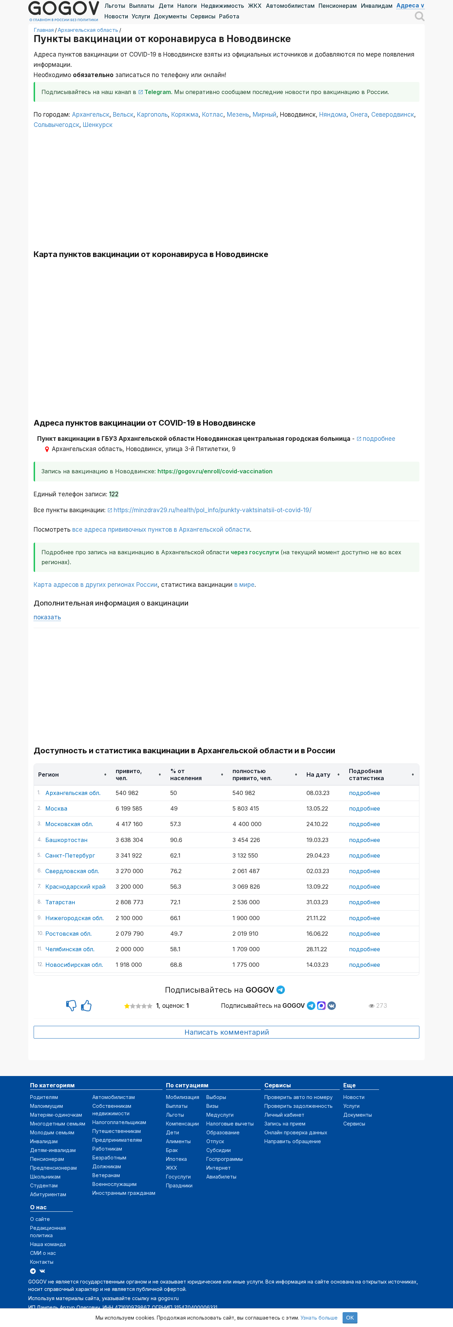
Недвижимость (222, 5)
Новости (116, 16)
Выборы (216, 1097)
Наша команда (48, 1244)
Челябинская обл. (69, 949)
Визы (212, 1106)
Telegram (157, 91)
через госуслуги (255, 552)
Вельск (123, 114)
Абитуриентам (48, 1194)
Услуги (141, 16)
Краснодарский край (75, 886)
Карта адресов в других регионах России (95, 584)
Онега (359, 114)
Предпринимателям (117, 1140)
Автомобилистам (290, 5)
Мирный (264, 114)
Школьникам (45, 1177)
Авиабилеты (221, 1177)
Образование (223, 1132)
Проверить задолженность (298, 1106)
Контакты (41, 1262)
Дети (166, 5)
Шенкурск (98, 124)
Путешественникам (116, 1131)
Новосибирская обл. (74, 964)
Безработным (109, 1157)
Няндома (332, 114)
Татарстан (60, 902)
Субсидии (218, 1150)
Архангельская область (88, 30)
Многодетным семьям (57, 1124)
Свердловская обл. (72, 871)
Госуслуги (178, 1177)
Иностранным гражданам (123, 1193)
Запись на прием (284, 1124)
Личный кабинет (284, 1115)
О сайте (40, 1219)
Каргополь (152, 114)
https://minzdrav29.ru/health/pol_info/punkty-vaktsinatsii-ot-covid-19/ (212, 510)
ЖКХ (255, 5)
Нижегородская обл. (74, 918)
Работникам (107, 1149)
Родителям (44, 1097)
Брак (172, 1150)
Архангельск (90, 114)
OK (350, 1318)
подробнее (379, 438)
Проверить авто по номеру (298, 1097)
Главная (44, 30)
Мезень (238, 114)
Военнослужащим (114, 1184)
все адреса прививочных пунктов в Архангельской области (161, 529)
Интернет (218, 1168)
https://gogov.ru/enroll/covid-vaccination (215, 471)
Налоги (187, 5)
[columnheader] (72, 774)
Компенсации (182, 1124)
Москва (56, 808)
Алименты (178, 1141)
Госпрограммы (224, 1159)
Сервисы (203, 16)
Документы (170, 16)
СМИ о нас (43, 1253)
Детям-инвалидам (53, 1150)
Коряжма (185, 114)
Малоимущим (46, 1106)
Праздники (179, 1185)
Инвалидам (376, 5)
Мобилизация (182, 1097)
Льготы (114, 5)
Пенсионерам (338, 5)
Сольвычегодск (56, 124)
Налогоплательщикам (119, 1122)
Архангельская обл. (73, 792)
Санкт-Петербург (70, 855)
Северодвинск (392, 114)
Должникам (106, 1166)
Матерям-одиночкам (56, 1115)
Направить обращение (292, 1141)
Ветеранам (106, 1175)
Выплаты (141, 5)
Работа (229, 16)
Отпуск (215, 1141)
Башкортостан (66, 839)
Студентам (44, 1185)
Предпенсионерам (53, 1168)
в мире (244, 584)
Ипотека (176, 1159)
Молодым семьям (52, 1132)
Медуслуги (220, 1115)
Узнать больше (319, 1318)
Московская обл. (69, 824)
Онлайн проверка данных (295, 1132)
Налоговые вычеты (230, 1124)
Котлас (212, 114)
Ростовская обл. (68, 933)
